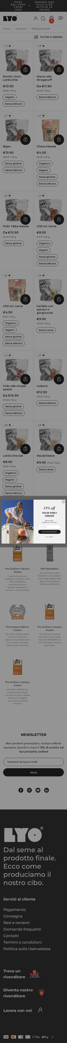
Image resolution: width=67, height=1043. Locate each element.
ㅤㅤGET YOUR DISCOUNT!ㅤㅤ (49, 531)
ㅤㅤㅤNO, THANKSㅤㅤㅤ (49, 536)
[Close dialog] (63, 501)
